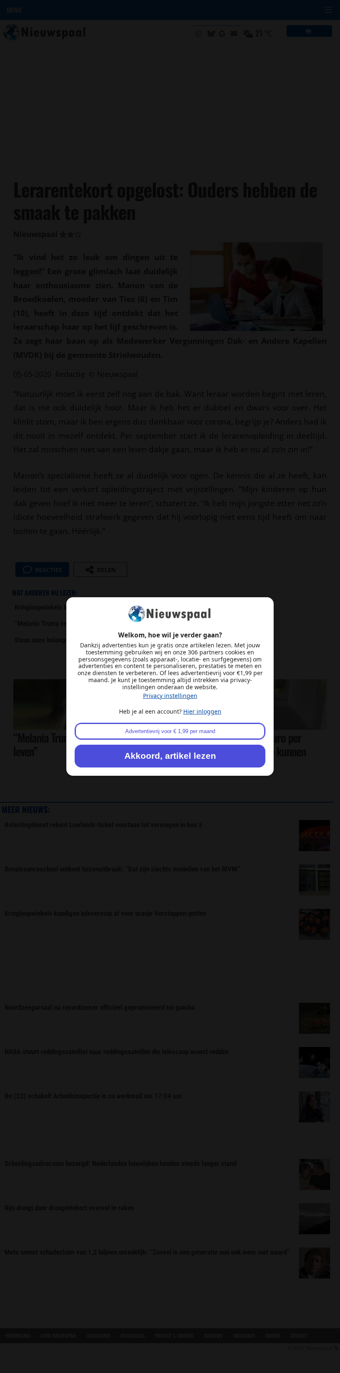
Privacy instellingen (170, 696)
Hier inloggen (202, 711)
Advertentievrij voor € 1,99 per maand (170, 731)
